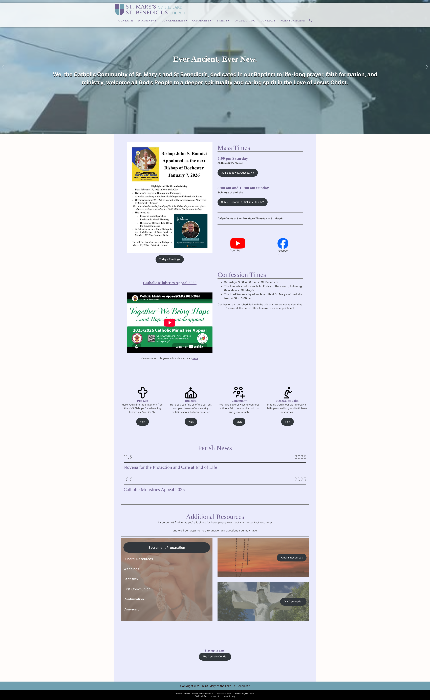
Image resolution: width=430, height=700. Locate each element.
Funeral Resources (292, 557)
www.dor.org (229, 696)
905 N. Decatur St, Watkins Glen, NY (242, 202)
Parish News (147, 20)
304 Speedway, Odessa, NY (237, 172)
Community (200, 20)
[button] (2, 67)
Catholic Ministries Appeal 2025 (170, 283)
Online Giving (245, 20)
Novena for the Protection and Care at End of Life (170, 467)
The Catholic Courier (215, 656)
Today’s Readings (169, 259)
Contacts (268, 20)
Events (222, 20)
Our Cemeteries (173, 20)
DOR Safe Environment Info (207, 696)
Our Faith (125, 20)
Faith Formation (293, 20)
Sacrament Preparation (166, 548)
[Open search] (310, 21)
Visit (142, 421)
